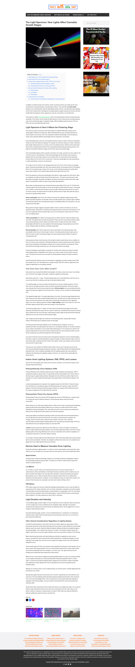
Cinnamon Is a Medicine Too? (77, 638)
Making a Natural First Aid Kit (77, 646)
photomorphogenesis (44, 117)
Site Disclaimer (81, 662)
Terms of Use (74, 662)
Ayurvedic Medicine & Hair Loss (34, 644)
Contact (87, 662)
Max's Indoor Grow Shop (67, 7)
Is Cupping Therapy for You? (77, 644)
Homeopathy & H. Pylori (101, 642)
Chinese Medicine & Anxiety (56, 644)
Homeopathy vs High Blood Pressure (101, 644)
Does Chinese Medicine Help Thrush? (55, 646)
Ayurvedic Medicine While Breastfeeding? (33, 640)
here (76, 659)
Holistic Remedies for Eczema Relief (77, 642)
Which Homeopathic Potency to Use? (101, 646)
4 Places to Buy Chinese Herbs (55, 638)
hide (40, 74)
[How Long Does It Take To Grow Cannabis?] (71, 612)
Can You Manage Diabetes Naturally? (34, 638)
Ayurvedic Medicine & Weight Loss (34, 642)
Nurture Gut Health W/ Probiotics (77, 640)
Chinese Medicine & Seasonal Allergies (56, 640)
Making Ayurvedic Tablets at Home (34, 646)
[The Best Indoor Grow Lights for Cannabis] (52, 612)
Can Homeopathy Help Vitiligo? (101, 640)
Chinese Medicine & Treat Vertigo (55, 642)
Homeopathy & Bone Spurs (101, 638)
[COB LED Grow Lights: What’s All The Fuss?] (34, 612)
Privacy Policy (67, 662)
